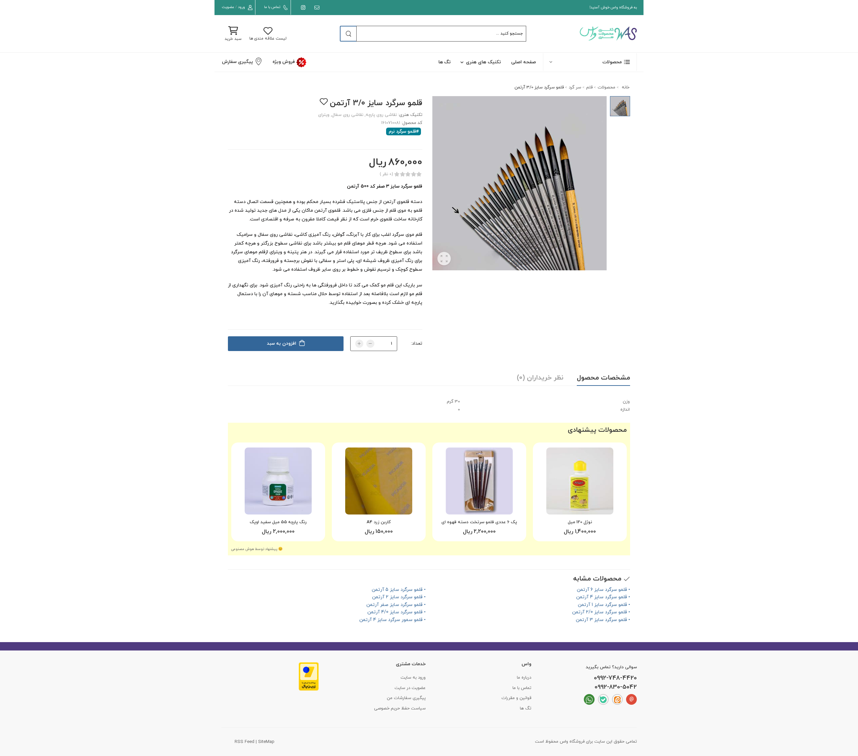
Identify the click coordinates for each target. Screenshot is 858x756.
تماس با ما (272, 7)
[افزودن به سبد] (580, 507)
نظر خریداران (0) (540, 378)
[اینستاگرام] (301, 7)
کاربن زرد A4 (379, 522)
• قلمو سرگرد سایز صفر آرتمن (396, 605)
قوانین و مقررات (516, 698)
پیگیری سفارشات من (406, 698)
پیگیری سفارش (237, 62)
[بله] (603, 699)
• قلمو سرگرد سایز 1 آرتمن (604, 605)
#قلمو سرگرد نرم (404, 131)
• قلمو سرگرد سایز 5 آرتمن (399, 590)
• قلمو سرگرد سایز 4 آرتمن (603, 597)
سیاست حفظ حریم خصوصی (400, 708)
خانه (624, 87)
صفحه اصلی (523, 62)
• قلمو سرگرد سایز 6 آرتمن (603, 590)
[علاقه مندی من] (323, 101)
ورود (241, 7)
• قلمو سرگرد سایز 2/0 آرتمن (601, 612)
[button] (590, 61)
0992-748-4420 (615, 678)
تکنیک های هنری (483, 62)
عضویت (228, 7)
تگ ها (444, 62)
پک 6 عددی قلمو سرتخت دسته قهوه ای (479, 522)
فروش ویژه (284, 62)
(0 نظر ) (386, 174)
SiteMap (266, 742)
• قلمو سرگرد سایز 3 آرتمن (603, 620)
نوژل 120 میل (580, 522)
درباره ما (524, 678)
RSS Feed (244, 742)
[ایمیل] (315, 7)
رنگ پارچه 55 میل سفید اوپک (278, 522)
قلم (589, 87)
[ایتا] (617, 699)
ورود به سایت (413, 678)
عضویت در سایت (410, 688)
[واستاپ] (589, 699)
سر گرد (575, 87)
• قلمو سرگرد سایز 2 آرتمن (399, 597)
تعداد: (416, 343)
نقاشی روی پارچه (381, 115)
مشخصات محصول (603, 378)
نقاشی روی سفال (347, 115)
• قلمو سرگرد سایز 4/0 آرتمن (396, 612)
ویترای (323, 115)
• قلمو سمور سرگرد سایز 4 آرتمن (392, 620)
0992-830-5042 (616, 687)
